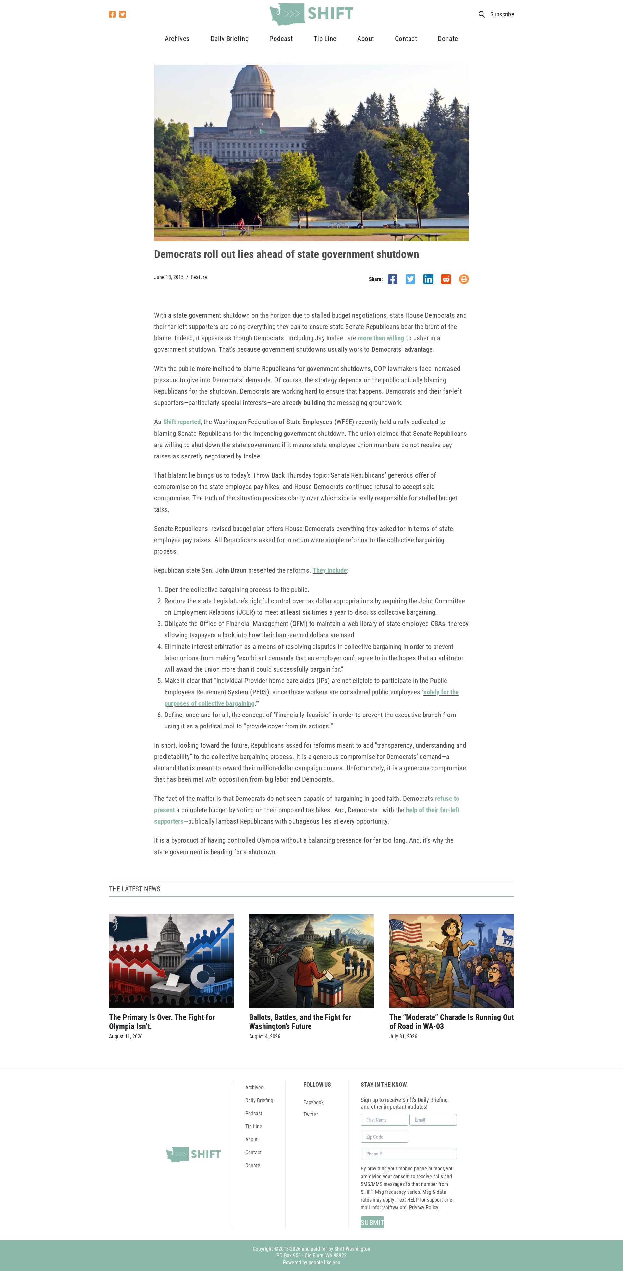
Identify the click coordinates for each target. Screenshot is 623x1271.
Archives (177, 38)
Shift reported (182, 421)
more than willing (381, 337)
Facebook (313, 1102)
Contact (406, 38)
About (365, 38)
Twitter (310, 1114)
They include (330, 570)
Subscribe (502, 14)
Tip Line (325, 38)
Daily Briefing (230, 38)
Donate (448, 38)
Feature (199, 277)
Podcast (281, 38)
